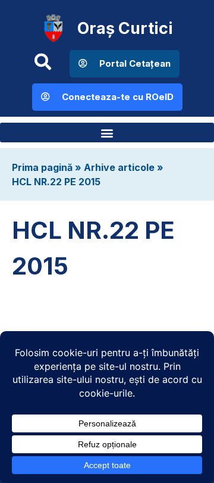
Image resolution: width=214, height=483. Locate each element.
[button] (107, 132)
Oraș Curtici (125, 28)
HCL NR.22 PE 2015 (56, 182)
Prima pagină (42, 167)
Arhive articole (119, 167)
